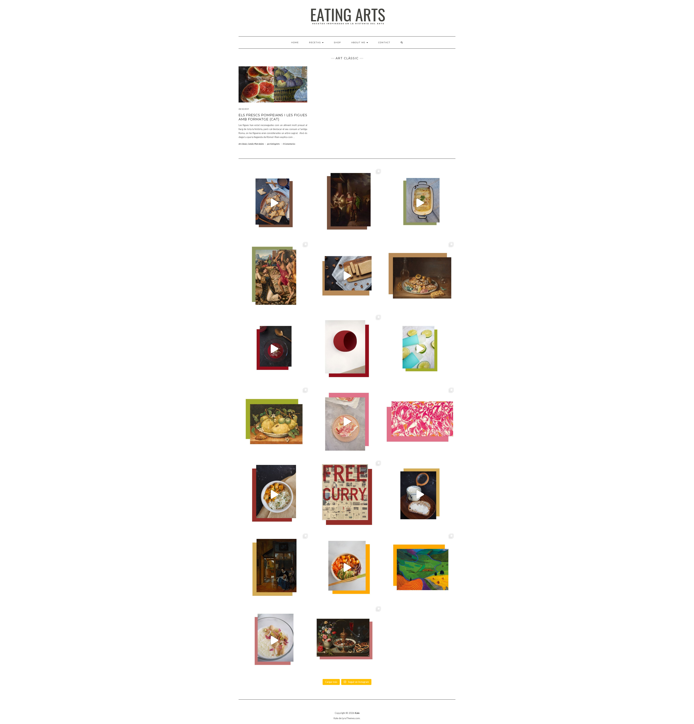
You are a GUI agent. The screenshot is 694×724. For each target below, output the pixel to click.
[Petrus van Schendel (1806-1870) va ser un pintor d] (346, 202)
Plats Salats (259, 144)
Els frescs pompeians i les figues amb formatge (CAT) (273, 117)
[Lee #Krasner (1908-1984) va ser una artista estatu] (419, 421)
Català (251, 144)
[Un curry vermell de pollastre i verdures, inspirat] (274, 494)
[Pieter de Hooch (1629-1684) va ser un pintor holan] (274, 567)
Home (295, 42)
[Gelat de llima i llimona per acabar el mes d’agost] (419, 348)
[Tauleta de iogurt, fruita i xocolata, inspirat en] (346, 421)
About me (358, 42)
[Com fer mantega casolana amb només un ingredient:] (419, 494)
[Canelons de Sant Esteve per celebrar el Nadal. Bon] (419, 202)
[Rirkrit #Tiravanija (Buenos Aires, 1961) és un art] (346, 494)
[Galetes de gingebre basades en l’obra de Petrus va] (274, 202)
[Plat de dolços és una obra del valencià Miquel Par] (419, 275)
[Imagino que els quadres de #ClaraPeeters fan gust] (346, 640)
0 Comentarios (289, 144)
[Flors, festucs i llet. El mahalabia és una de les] (274, 640)
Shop (337, 42)
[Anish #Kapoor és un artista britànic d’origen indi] (346, 348)
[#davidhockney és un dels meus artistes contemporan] (419, 567)
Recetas (315, 42)
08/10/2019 (244, 109)
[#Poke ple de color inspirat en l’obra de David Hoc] (346, 567)
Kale (357, 713)
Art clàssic (243, 144)
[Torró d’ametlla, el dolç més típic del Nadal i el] (346, 275)
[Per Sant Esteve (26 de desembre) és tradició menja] (274, 275)
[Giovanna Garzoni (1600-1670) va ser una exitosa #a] (274, 421)
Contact (384, 42)
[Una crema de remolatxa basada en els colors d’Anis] (274, 348)
